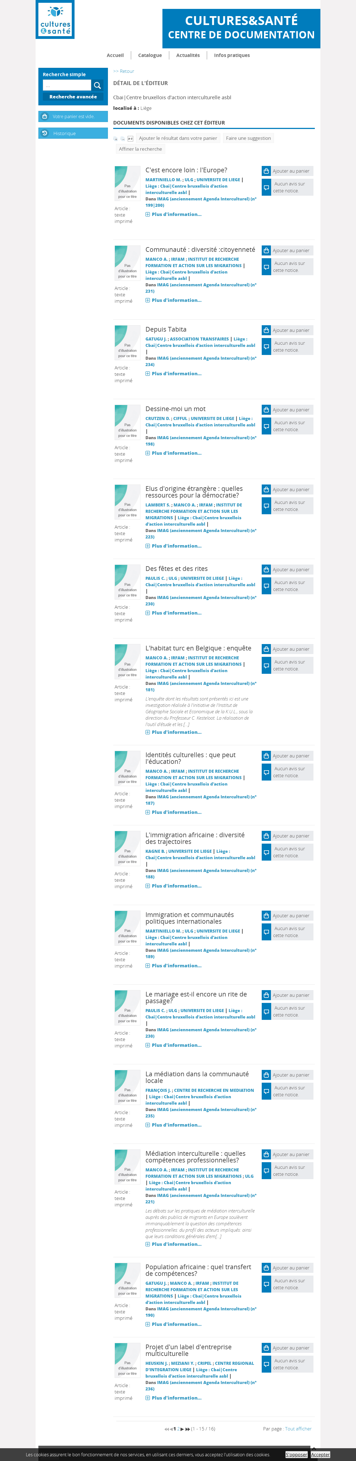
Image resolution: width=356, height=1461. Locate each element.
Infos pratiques (232, 55)
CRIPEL (204, 1363)
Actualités (188, 55)
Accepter (320, 1455)
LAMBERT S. (157, 505)
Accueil (115, 55)
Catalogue (150, 55)
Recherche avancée (73, 96)
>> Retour (123, 71)
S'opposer (296, 1455)
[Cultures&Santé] (55, 19)
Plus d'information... (177, 214)
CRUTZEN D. (157, 418)
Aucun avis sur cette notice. (289, 266)
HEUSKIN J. (156, 1363)
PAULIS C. (155, 578)
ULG (189, 179)
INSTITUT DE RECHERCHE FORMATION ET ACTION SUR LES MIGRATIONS (193, 511)
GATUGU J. (156, 339)
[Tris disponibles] (130, 138)
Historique (64, 133)
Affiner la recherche (140, 149)
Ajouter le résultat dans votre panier (178, 138)
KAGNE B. (155, 851)
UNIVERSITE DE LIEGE (218, 179)
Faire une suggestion (248, 138)
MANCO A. (156, 259)
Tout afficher (298, 1428)
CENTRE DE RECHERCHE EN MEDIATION (214, 1090)
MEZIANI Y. (182, 1363)
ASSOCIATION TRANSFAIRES (199, 339)
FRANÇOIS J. (158, 1090)
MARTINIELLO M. (163, 179)
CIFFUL (180, 418)
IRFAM (178, 259)
